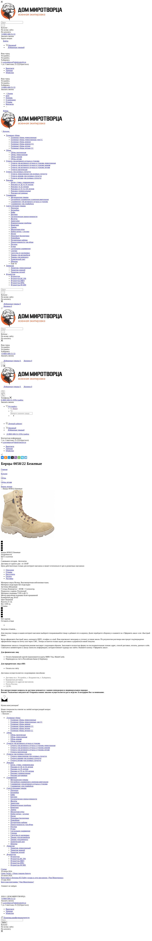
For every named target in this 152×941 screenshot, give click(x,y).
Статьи (4, 869)
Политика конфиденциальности (17, 918)
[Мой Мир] (9, 457)
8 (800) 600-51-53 (8, 34)
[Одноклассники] (5, 457)
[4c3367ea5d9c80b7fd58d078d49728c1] (27, 537)
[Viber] (15, 457)
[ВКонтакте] (2, 457)
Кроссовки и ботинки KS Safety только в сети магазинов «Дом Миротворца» (32, 878)
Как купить (10, 574)
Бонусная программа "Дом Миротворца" (17, 882)
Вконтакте (10, 68)
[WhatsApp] (19, 457)
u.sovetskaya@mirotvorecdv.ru (14, 62)
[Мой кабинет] (2, 358)
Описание (10, 570)
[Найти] (3, 25)
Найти (4, 922)
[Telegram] (25, 457)
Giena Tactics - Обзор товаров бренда (16, 873)
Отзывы (9, 572)
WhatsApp (10, 73)
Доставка (9, 578)
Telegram (9, 70)
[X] (12, 457)
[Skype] (22, 457)
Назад (15, 409)
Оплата (9, 576)
